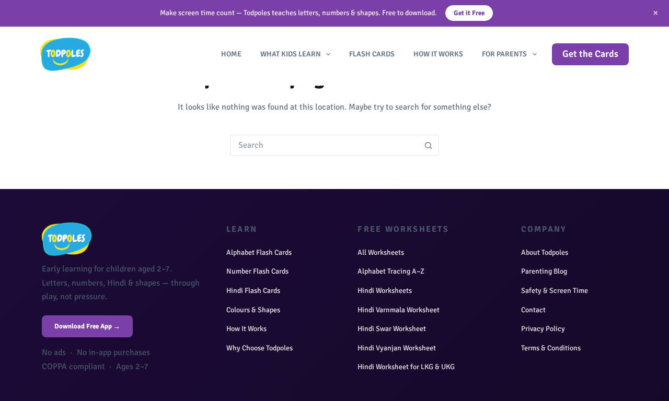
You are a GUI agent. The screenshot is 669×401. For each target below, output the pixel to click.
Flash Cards (372, 54)
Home (231, 54)
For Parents (504, 54)
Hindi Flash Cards (253, 290)
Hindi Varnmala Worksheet (398, 309)
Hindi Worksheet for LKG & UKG (406, 366)
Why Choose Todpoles (259, 348)
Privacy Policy (543, 328)
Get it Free (469, 13)
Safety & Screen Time (554, 290)
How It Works (438, 54)
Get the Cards (590, 54)
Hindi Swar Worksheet (391, 328)
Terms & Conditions (551, 348)
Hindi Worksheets (384, 290)
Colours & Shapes (253, 309)
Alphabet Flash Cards (259, 252)
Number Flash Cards (257, 271)
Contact (533, 309)
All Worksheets (380, 252)
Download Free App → (87, 326)
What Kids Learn (290, 54)
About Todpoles (544, 252)
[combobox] (324, 145)
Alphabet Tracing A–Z (390, 271)
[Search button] (429, 145)
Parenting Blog (544, 271)
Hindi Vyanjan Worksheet (396, 348)
